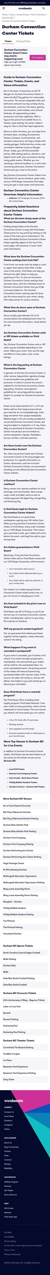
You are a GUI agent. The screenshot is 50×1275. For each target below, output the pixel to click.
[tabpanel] (25, 57)
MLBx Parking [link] (9, 959)
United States (23, 14)
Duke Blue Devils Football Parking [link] (19, 978)
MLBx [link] (5, 972)
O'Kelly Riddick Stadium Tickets (23, 782)
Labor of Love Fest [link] (12, 1006)
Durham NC (7, 18)
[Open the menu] (3, 8)
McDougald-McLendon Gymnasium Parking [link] (23, 882)
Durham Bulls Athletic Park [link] (15, 825)
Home (5, 14)
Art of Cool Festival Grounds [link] (16, 806)
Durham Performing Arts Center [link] (18, 850)
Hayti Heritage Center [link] (13, 863)
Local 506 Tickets (17, 769)
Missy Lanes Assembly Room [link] (16, 889)
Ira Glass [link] (7, 1060)
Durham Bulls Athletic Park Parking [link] (19, 831)
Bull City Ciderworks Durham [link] (17, 812)
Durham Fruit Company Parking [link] (18, 844)
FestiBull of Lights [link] (11, 1054)
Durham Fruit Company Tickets (23, 773)
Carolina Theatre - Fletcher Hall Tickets (27, 787)
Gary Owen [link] (8, 1079)
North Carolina (38, 14)
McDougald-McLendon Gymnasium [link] (20, 876)
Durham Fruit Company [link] (14, 838)
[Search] (43, 8)
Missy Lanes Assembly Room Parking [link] (20, 895)
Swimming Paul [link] (10, 1026)
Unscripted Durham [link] (12, 934)
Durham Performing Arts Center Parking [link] (22, 857)
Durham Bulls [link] (9, 965)
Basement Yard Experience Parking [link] (19, 1073)
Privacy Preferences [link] (12, 1254)
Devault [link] (7, 1013)
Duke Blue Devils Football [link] (15, 985)
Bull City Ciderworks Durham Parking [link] (20, 818)
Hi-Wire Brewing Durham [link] (15, 870)
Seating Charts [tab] (23, 41)
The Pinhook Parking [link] (13, 927)
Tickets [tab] (8, 41)
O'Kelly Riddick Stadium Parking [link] (18, 914)
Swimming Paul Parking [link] (14, 1032)
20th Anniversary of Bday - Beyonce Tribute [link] (24, 1000)
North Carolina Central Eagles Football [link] (21, 953)
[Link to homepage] (25, 8)
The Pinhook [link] (9, 921)
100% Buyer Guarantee (28, 3)
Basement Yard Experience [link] (15, 1067)
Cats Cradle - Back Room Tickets (23, 778)
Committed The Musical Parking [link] (18, 1047)
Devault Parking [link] (10, 1019)
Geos (12, 14)
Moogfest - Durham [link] (12, 902)
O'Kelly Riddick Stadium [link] (14, 908)
